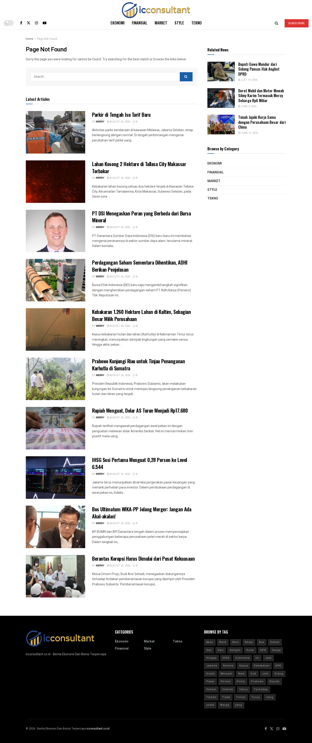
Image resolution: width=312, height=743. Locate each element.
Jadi (268, 658)
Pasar (210, 681)
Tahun (243, 689)
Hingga (211, 658)
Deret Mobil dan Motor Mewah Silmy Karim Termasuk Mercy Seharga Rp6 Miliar (261, 95)
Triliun (241, 697)
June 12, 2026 (249, 133)
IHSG (225, 658)
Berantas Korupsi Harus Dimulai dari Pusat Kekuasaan (143, 558)
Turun (255, 697)
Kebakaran (262, 666)
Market (161, 23)
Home (29, 39)
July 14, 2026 (248, 80)
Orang (279, 674)
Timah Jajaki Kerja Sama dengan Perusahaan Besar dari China (262, 122)
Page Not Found (47, 39)
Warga (224, 705)
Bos (261, 642)
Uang (269, 697)
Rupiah (275, 681)
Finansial (139, 23)
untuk (210, 705)
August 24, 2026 (119, 122)
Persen (226, 681)
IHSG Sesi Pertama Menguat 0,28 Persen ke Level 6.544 (139, 463)
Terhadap (261, 689)
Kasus (243, 666)
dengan (235, 650)
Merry (100, 122)
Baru (235, 642)
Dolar (250, 650)
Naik (241, 674)
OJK (253, 674)
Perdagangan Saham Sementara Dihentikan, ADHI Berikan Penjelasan (140, 266)
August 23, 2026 (119, 566)
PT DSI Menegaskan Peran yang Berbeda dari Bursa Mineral (141, 217)
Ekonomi (117, 23)
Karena (228, 666)
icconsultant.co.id (98, 729)
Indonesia (242, 658)
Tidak (226, 697)
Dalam (275, 642)
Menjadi (226, 674)
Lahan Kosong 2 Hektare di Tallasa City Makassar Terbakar (139, 167)
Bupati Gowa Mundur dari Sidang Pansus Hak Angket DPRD (259, 69)
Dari (221, 650)
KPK (278, 666)
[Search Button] (186, 76)
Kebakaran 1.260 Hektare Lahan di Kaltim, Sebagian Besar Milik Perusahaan (141, 315)
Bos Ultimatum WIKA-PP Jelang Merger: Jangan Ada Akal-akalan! (141, 512)
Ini (257, 658)
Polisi (241, 681)
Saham (211, 689)
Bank (222, 642)
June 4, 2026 (248, 106)
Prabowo (257, 681)
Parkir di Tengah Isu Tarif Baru (121, 114)
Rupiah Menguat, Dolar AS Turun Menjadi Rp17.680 (140, 410)
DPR (263, 650)
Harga (276, 650)
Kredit (210, 674)
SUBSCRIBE (296, 23)
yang (238, 705)
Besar (249, 642)
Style (179, 23)
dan (209, 650)
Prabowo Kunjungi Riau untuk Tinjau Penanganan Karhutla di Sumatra (138, 364)
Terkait (211, 697)
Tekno (196, 23)
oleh (265, 674)
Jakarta (211, 666)
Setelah (227, 689)
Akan (209, 642)
